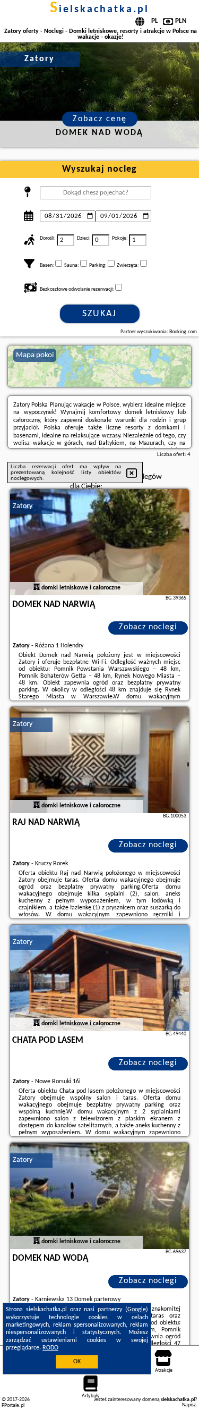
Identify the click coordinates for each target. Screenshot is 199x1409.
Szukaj (99, 314)
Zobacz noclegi (148, 627)
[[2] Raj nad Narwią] (99, 760)
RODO (50, 1348)
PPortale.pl (13, 1405)
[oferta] (36, 588)
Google (136, 1309)
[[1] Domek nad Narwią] (99, 542)
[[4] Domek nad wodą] (99, 1196)
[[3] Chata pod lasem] (99, 978)
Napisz (189, 1405)
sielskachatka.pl (99, 9)
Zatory (22, 506)
